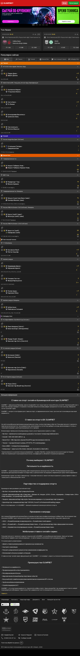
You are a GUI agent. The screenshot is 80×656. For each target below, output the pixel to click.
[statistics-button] (35, 34)
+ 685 (38, 34)
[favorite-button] (33, 34)
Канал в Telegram (26, 635)
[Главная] (7, 3)
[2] (40, 25)
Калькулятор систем (53, 599)
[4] (46, 25)
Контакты (14, 599)
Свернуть (4, 593)
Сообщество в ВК (26, 638)
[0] (33, 25)
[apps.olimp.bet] (5, 604)
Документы (36, 599)
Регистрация (73, 3)
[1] (36, 25)
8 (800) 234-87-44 (10, 638)
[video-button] (78, 188)
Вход (64, 3)
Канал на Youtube (42, 635)
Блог (43, 599)
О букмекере (5, 599)
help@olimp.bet (8, 635)
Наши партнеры (25, 599)
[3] (43, 25)
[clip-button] (2, 71)
